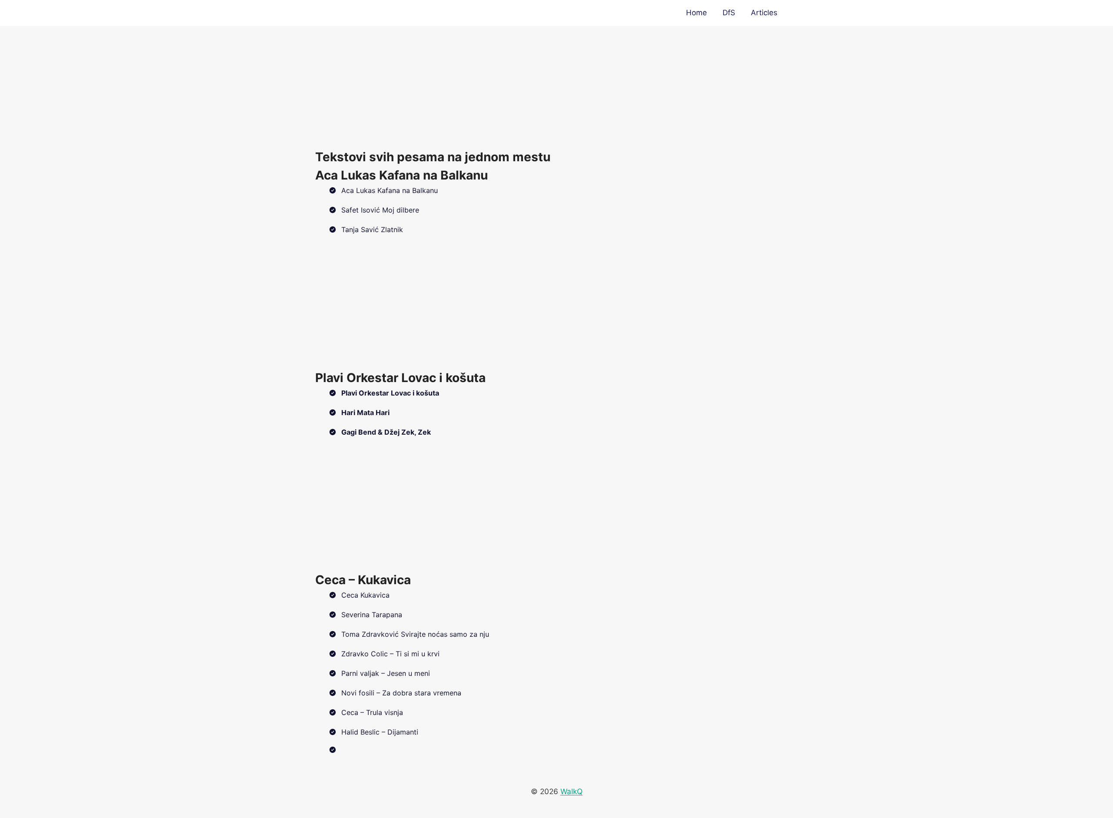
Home (696, 12)
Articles (764, 12)
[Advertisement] (556, 87)
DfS (729, 12)
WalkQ (571, 791)
